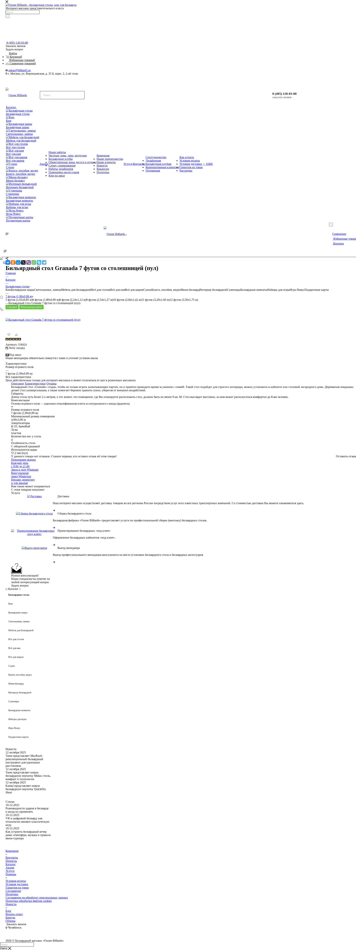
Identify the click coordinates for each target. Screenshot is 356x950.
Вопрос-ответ (14, 914)
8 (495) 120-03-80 (17, 42)
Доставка (63, 496)
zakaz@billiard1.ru (19, 70)
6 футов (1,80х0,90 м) (45, 299)
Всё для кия (117, 289)
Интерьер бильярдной (213, 289)
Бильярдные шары (22, 289)
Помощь (11, 874)
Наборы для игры (278, 289)
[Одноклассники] (13, 262)
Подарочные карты (316, 289)
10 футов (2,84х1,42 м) (127, 299)
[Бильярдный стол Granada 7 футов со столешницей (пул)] (43, 319)
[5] (19, 339)
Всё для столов (100, 289)
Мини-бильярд (190, 289)
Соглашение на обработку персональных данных (37, 897)
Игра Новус (297, 289)
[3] (13, 339)
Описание (17, 383)
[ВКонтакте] (8, 262)
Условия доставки (17, 884)
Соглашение (13, 890)
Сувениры (233, 289)
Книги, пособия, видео (166, 289)
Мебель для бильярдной (76, 289)
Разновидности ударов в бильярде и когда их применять (27, 810)
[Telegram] (44, 262)
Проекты (11, 860)
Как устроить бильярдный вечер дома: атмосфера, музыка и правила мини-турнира (28, 835)
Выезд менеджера (68, 547)
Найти (3, 948)
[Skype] (39, 262)
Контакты (12, 857)
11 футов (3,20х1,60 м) (155, 299)
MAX (19, 80)
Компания (12, 850)
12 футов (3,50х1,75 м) (184, 299)
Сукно (147, 289)
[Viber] (28, 262)
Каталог (11, 864)
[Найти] (7, 16)
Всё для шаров (134, 289)
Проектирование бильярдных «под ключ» (84, 530)
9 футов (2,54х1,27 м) (99, 299)
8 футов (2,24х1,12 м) (72, 299)
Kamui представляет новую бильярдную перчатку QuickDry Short (26, 789)
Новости (11, 749)
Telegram (10, 80)
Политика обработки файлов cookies (29, 900)
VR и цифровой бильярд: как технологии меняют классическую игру (27, 822)
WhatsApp (29, 80)
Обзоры (10, 920)
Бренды (10, 917)
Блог (8, 910)
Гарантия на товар (17, 887)
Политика (12, 894)
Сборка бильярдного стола (74, 513)
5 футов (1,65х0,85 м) (19, 299)
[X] (23, 262)
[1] (6, 339)
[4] (16, 339)
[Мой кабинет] (307, 93)
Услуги (10, 870)
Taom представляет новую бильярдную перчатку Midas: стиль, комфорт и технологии (28, 776)
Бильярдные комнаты (253, 289)
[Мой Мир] (18, 262)
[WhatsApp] (34, 262)
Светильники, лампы (47, 289)
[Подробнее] (54, 510)
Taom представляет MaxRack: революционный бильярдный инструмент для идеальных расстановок (24, 760)
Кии (8, 289)
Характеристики (35, 383)
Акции (10, 867)
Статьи (10, 801)
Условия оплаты (16, 880)
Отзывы (51, 383)
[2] (9, 339)
